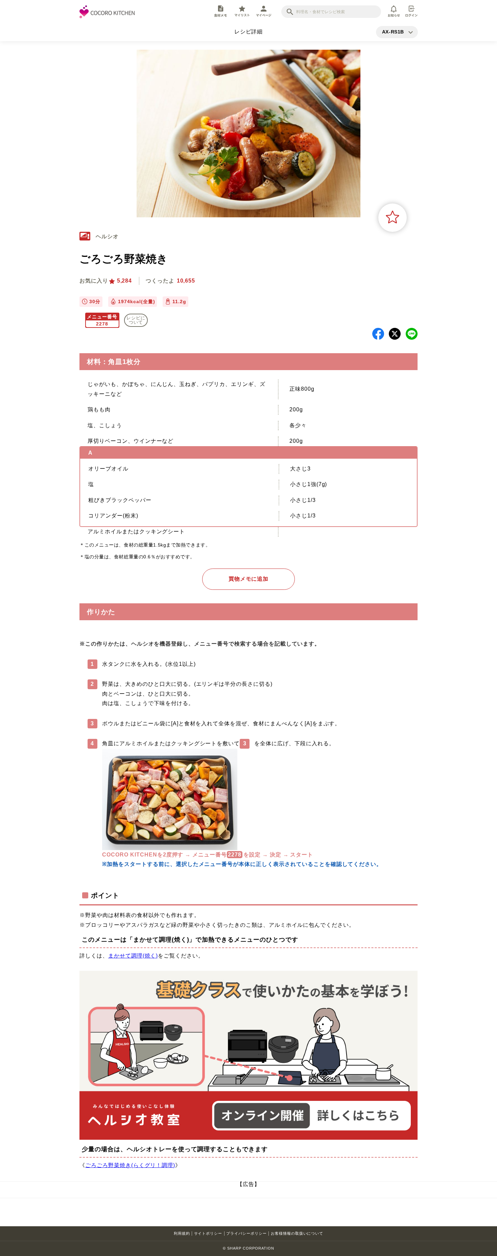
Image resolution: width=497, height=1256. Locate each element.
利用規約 (182, 1233)
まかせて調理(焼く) (133, 956)
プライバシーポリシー (246, 1233)
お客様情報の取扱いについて (297, 1233)
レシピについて (135, 320)
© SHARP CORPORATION (248, 1248)
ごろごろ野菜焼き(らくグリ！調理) (130, 1165)
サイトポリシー (208, 1233)
